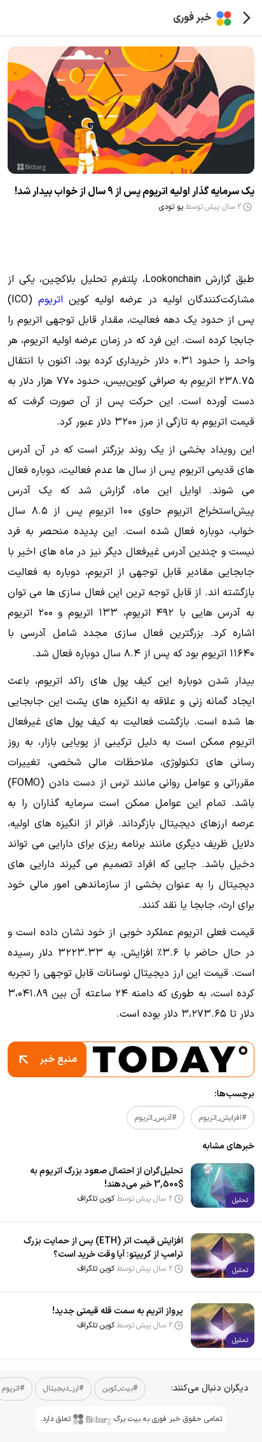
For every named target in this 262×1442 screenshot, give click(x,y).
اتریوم (50, 299)
